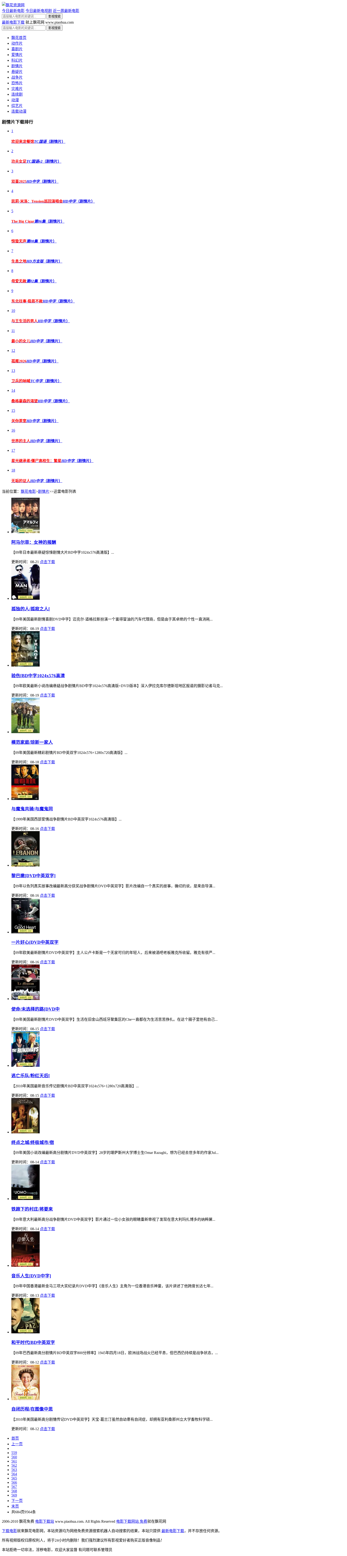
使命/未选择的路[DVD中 (35, 1009)
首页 (15, 1438)
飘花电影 (28, 491)
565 (14, 1478)
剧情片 (17, 66)
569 (14, 1495)
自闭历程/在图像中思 (32, 1409)
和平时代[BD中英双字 (33, 1342)
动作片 (17, 43)
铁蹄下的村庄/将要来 (32, 1209)
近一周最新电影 (66, 11)
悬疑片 (17, 72)
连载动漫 (18, 111)
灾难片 (17, 89)
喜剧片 (17, 49)
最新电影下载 (13, 22)
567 (14, 1487)
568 (14, 1491)
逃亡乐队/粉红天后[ (30, 1075)
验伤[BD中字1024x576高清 (38, 675)
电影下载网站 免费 (131, 1521)
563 (14, 1470)
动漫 (15, 100)
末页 (15, 1506)
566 (14, 1482)
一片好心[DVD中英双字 (35, 942)
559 (14, 1453)
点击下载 (47, 562)
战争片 (17, 77)
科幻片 (17, 60)
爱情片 (17, 55)
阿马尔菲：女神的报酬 (33, 542)
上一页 (17, 1444)
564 (14, 1474)
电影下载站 (44, 1521)
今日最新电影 (13, 11)
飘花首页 (18, 38)
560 (14, 1457)
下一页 (17, 1501)
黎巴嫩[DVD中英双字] (33, 875)
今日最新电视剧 (38, 11)
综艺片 (17, 106)
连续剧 (17, 94)
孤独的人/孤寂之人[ (30, 608)
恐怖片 (17, 83)
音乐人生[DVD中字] (31, 1275)
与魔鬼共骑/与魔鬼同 (32, 808)
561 (14, 1461)
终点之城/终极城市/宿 (32, 1142)
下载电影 (9, 1531)
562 (14, 1465)
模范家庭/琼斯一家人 (32, 742)
